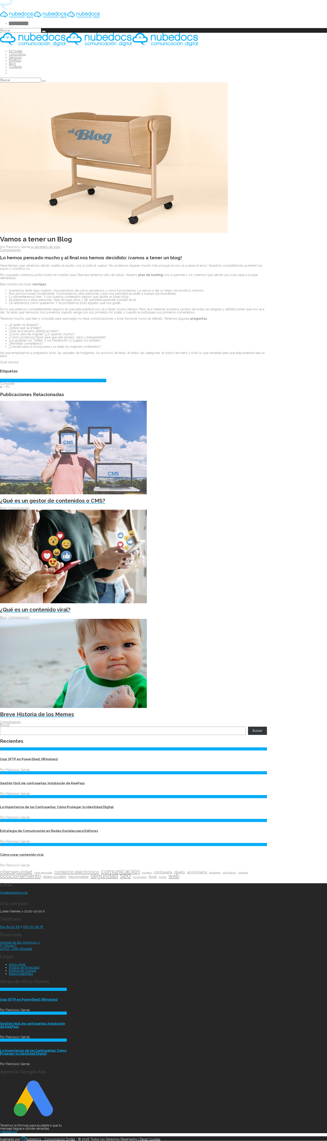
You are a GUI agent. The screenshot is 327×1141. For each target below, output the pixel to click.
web (173, 876)
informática (229, 872)
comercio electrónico (76, 871)
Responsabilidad (21, 973)
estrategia (214, 872)
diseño (179, 872)
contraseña (163, 872)
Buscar (5, 725)
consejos (147, 872)
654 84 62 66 (10, 927)
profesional (73, 380)
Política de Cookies (22, 970)
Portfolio (15, 60)
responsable (78, 876)
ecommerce (197, 872)
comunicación (18, 380)
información (56, 380)
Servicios (15, 57)
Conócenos (17, 54)
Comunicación (10, 250)
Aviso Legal (17, 964)
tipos (153, 876)
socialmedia (140, 877)
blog (4, 380)
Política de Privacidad (24, 967)
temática (88, 380)
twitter (162, 877)
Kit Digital (15, 51)
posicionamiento (20, 876)
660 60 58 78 (33, 927)
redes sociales (54, 876)
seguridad (104, 875)
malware (243, 872)
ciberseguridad (16, 871)
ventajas (100, 380)
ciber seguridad (43, 872)
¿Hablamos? (9, 1131)
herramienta (38, 380)
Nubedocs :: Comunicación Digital (50, 1139)
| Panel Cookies (149, 1139)
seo (125, 875)
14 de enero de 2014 (45, 247)
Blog (12, 63)
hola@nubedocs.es (14, 892)
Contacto (15, 67)
